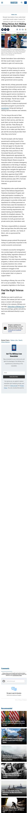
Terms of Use (13, 385)
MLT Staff (4, 32)
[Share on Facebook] (17, 29)
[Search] (22, 2)
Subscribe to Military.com (16, 306)
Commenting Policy (17, 675)
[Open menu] (2, 2)
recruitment (5, 108)
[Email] (22, 29)
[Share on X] (20, 29)
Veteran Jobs (14, 14)
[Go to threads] (2, 29)
